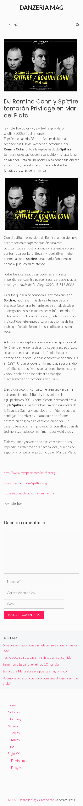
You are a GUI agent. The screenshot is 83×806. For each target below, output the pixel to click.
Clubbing (14, 719)
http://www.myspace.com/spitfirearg (29, 473)
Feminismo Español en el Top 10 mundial (31, 664)
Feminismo (19, 761)
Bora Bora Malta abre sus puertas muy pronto (35, 671)
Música (13, 726)
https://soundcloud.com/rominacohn (30, 493)
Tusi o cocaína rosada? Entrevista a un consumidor (38, 657)
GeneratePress (65, 800)
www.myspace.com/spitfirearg (25, 483)
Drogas (16, 768)
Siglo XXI (14, 754)
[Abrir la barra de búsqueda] (77, 25)
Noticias (14, 712)
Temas (15, 733)
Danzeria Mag (42, 7)
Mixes (15, 740)
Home (12, 705)
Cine (11, 747)
